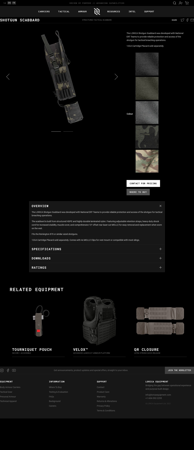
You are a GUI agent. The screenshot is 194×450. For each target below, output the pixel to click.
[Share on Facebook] (187, 20)
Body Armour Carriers (10, 387)
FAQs (51, 396)
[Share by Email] (192, 20)
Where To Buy (55, 387)
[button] (147, 64)
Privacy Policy (103, 406)
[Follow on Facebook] (8, 370)
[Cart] (187, 3)
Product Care (103, 392)
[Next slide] (116, 77)
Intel (132, 11)
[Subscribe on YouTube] (14, 370)
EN (9, 3)
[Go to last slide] (8, 77)
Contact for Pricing (143, 183)
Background (54, 401)
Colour (130, 114)
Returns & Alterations (107, 401)
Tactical (64, 11)
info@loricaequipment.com (158, 395)
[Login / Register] (181, 3)
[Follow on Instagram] (2, 370)
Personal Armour (8, 396)
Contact (100, 387)
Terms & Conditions (106, 410)
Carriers (44, 11)
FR (14, 3)
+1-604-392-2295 (154, 398)
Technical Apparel (8, 401)
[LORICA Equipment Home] (97, 11)
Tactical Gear (6, 392)
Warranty (101, 396)
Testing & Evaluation (58, 392)
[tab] (97, 222)
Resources (113, 11)
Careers (52, 406)
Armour (82, 11)
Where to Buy (138, 192)
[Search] (174, 3)
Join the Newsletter (179, 370)
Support (149, 11)
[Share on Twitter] (183, 20)
